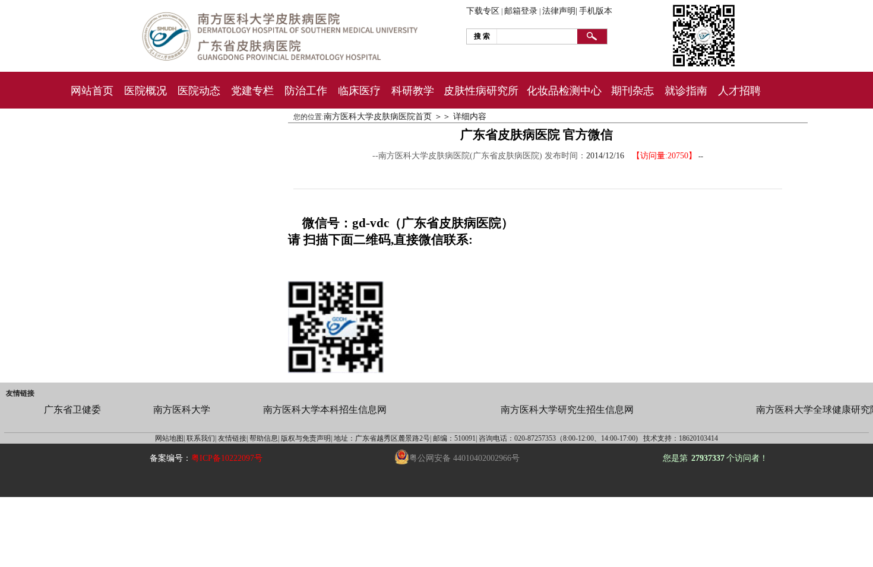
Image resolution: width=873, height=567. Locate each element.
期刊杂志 (632, 91)
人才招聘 (739, 91)
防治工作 (305, 91)
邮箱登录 (520, 11)
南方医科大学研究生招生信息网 (567, 409)
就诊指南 (686, 91)
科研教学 (412, 91)
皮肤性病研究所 (481, 91)
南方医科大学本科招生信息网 (325, 409)
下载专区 (482, 11)
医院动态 (199, 91)
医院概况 (145, 91)
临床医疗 (359, 91)
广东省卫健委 (72, 409)
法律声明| (559, 11)
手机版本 (595, 11)
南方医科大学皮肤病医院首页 (378, 116)
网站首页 (92, 91)
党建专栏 (252, 91)
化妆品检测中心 (564, 91)
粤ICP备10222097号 (226, 458)
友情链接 (20, 393)
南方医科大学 (181, 409)
